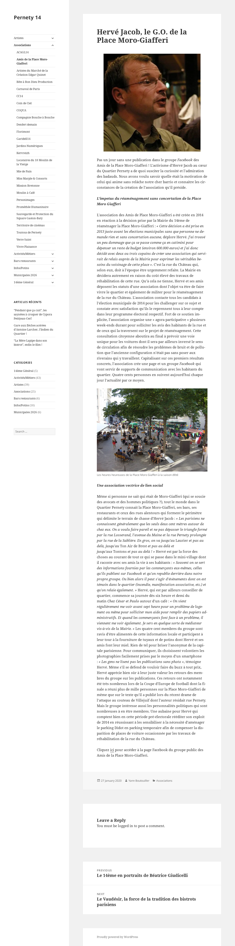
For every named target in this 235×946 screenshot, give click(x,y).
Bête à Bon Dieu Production (35, 82)
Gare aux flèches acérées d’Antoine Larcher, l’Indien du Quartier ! (33, 329)
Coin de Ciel (24, 103)
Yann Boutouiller (139, 781)
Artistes (18, 38)
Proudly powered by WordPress (117, 937)
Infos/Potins (21, 268)
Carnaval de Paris (28, 89)
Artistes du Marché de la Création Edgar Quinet (32, 73)
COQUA (21, 110)
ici (112, 749)
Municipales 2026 (25, 275)
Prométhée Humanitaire (32, 207)
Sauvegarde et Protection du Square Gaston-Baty (35, 216)
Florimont (23, 132)
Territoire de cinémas (31, 225)
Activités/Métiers (24, 254)
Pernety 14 (27, 17)
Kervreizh (23, 153)
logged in (125, 825)
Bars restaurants (25, 261)
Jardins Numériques (30, 146)
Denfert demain (27, 124)
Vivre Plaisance (27, 247)
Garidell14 (24, 139)
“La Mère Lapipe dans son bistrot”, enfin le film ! (30, 343)
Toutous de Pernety (29, 232)
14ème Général (24, 282)
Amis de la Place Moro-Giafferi (32, 61)
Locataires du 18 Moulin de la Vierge (34, 162)
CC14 (20, 96)
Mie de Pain (24, 171)
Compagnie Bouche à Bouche (35, 117)
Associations (22, 45)
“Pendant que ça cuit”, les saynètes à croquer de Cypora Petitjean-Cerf (33, 314)
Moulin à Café (26, 193)
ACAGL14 (23, 52)
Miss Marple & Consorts (32, 178)
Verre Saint (24, 239)
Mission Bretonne (28, 186)
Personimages (25, 200)
